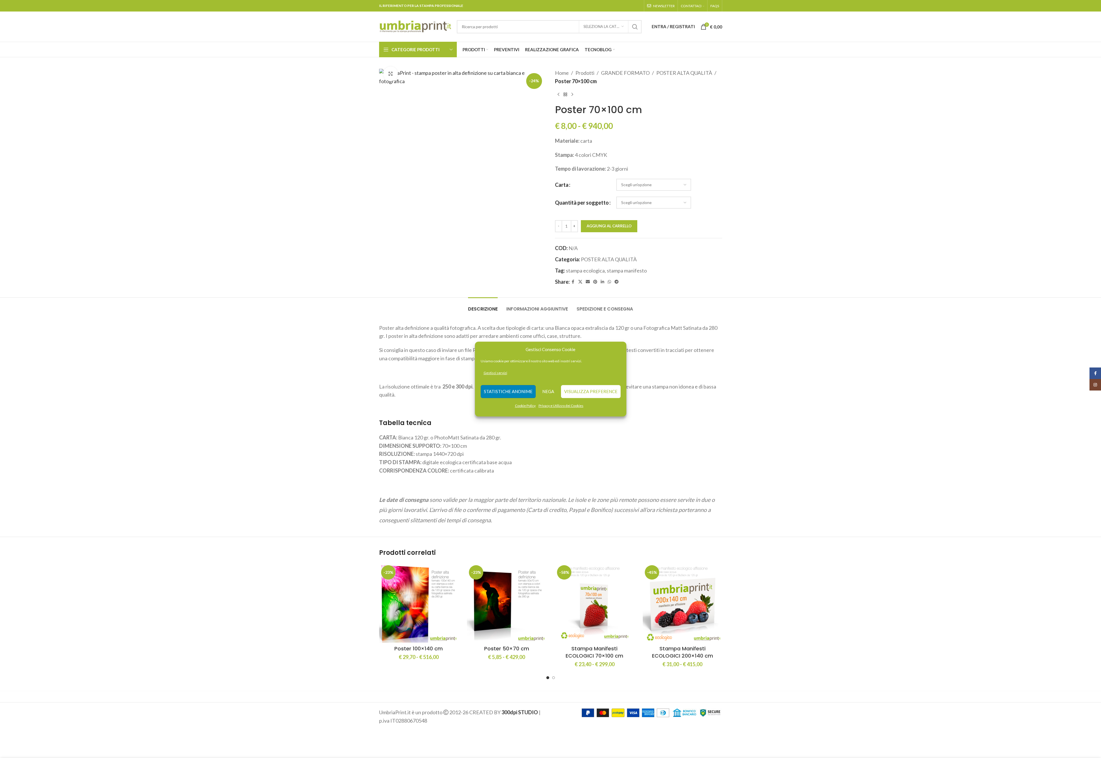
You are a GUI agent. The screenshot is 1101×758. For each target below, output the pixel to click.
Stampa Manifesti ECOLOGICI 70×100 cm (594, 652)
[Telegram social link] (616, 282)
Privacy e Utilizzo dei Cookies (561, 405)
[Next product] (572, 94)
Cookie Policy (525, 405)
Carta (561, 185)
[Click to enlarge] (390, 73)
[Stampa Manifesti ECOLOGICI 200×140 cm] (682, 603)
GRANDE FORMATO (625, 73)
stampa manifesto (627, 270)
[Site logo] (415, 26)
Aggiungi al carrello (609, 226)
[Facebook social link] (573, 282)
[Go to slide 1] (547, 677)
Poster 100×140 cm (418, 648)
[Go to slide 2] (553, 677)
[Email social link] (588, 282)
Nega (548, 391)
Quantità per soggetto (582, 202)
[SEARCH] (635, 26)
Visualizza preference (590, 391)
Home (562, 73)
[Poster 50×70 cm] (506, 603)
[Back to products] (565, 94)
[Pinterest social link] (595, 282)
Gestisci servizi (495, 373)
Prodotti (584, 73)
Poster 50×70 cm (506, 648)
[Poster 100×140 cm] (419, 603)
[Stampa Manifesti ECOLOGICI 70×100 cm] (594, 603)
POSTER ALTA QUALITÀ (684, 73)
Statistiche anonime (508, 391)
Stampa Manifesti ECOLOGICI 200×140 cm (682, 652)
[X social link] (580, 282)
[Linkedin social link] (602, 282)
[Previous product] (558, 94)
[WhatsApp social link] (609, 282)
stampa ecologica (585, 270)
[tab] (483, 306)
